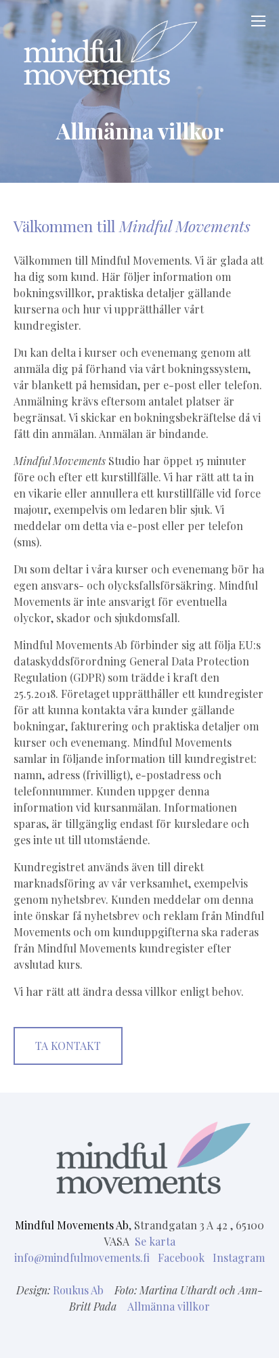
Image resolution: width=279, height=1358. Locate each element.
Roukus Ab (78, 1290)
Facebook (182, 1257)
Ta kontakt (68, 1045)
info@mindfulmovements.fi (83, 1257)
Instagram (239, 1257)
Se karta (155, 1241)
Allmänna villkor (168, 1306)
